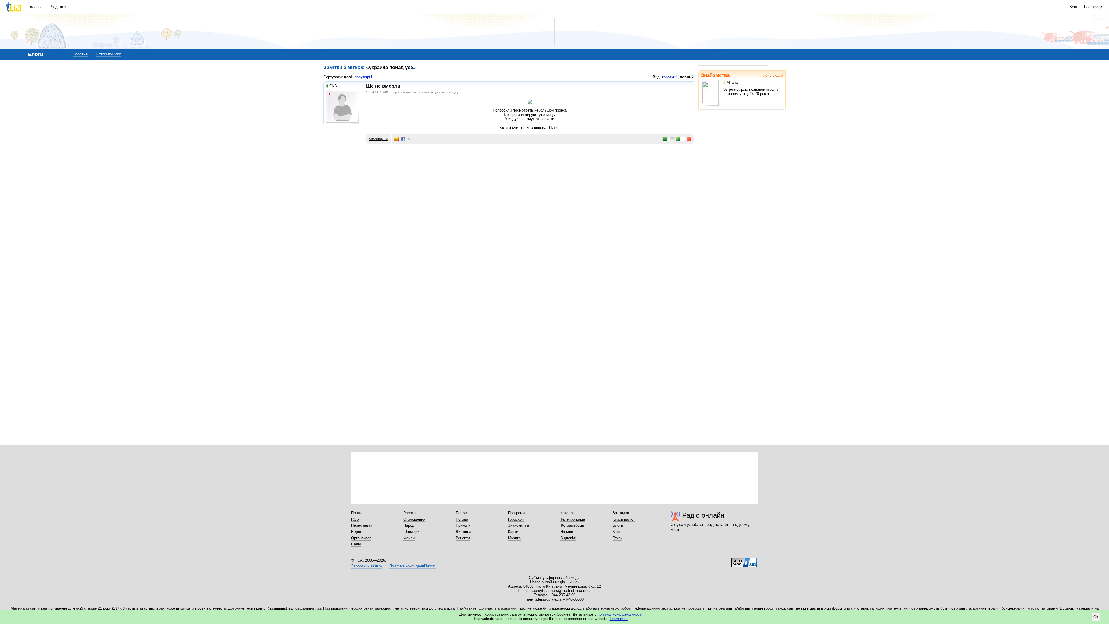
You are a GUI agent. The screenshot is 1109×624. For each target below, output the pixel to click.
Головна (35, 7)
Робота (409, 513)
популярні (363, 77)
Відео (356, 532)
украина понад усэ (448, 92)
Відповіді (568, 538)
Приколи (463, 525)
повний (687, 77)
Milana (732, 82)
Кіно (616, 532)
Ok (1095, 617)
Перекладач (361, 525)
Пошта (356, 513)
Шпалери (411, 532)
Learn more (619, 618)
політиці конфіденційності (620, 614)
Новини (566, 532)
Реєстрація (1093, 7)
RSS (355, 519)
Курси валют (624, 519)
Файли (409, 538)
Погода (462, 519)
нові (348, 77)
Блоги (618, 525)
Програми (516, 513)
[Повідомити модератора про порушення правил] (689, 139)
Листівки (463, 532)
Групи (617, 538)
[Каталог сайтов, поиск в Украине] (744, 560)
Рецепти (463, 538)
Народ (408, 525)
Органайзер (361, 538)
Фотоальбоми (572, 525)
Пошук (461, 513)
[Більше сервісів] (409, 139)
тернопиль (425, 92)
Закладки (621, 513)
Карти (513, 532)
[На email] (396, 139)
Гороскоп (516, 519)
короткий (669, 77)
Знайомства (715, 75)
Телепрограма (572, 519)
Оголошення (414, 519)
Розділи (56, 7)
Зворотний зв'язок (366, 566)
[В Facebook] (403, 139)
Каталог (567, 513)
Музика (514, 538)
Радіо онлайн (703, 515)
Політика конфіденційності (412, 566)
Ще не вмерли (383, 86)
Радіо (356, 544)
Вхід (1073, 7)
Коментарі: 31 (378, 139)
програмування (404, 92)
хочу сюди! (773, 75)
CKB (333, 86)
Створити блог (108, 54)
